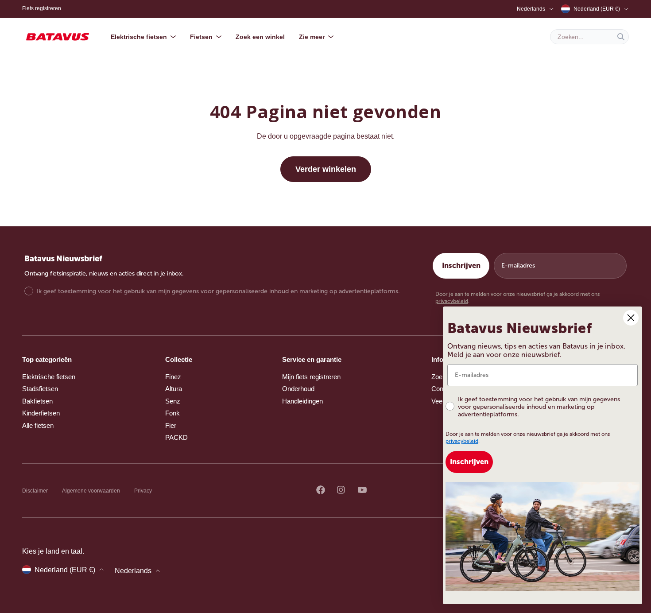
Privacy (143, 491)
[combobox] (589, 36)
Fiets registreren (41, 8)
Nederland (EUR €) (597, 9)
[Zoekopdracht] (620, 36)
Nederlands (531, 9)
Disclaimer (35, 491)
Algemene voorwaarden (91, 491)
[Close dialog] (631, 318)
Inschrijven (461, 265)
